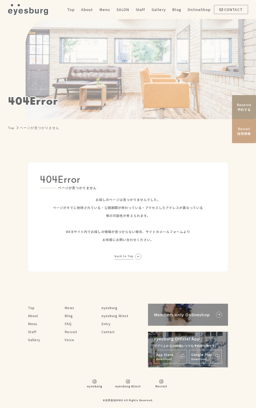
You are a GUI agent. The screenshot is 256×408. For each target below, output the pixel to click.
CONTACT (233, 9)
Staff (140, 9)
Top (71, 9)
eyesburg (109, 307)
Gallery (159, 9)
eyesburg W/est (115, 315)
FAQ (68, 323)
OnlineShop (199, 9)
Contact (108, 331)
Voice (69, 339)
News (69, 307)
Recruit (71, 331)
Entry (106, 323)
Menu (104, 9)
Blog (176, 9)
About (87, 9)
